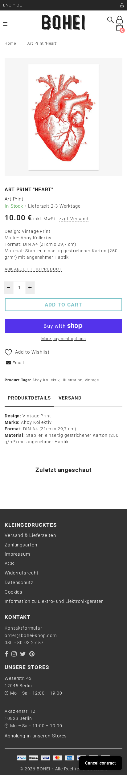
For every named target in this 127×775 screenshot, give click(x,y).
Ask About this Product (33, 269)
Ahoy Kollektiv (46, 380)
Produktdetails (29, 398)
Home (10, 43)
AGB (9, 563)
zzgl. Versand (73, 218)
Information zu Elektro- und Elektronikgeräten (54, 601)
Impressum (17, 554)
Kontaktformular (23, 628)
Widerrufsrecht (22, 573)
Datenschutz (19, 582)
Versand (70, 398)
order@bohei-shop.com (31, 635)
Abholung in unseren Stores (36, 736)
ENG (7, 5)
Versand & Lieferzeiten (30, 535)
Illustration (72, 380)
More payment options (63, 338)
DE (19, 5)
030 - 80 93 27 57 (24, 642)
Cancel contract (100, 763)
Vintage (92, 380)
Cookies (14, 592)
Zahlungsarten (21, 545)
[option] (63, 117)
